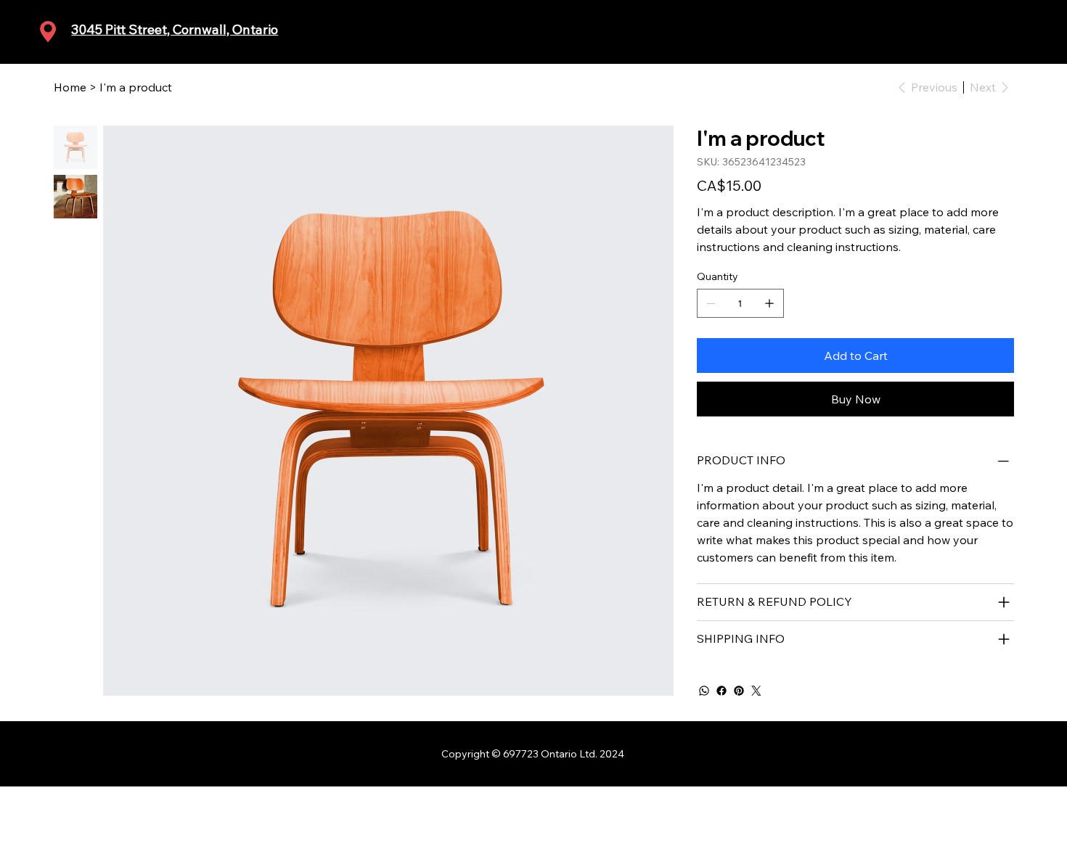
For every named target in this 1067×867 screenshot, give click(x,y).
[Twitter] (756, 690)
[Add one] (769, 303)
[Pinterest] (739, 690)
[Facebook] (721, 690)
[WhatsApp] (704, 690)
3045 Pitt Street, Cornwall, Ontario (174, 29)
